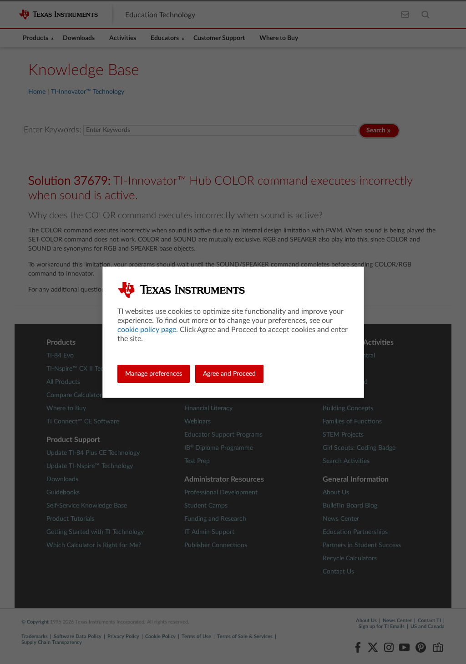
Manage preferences (153, 374)
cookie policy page (146, 329)
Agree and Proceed (229, 374)
